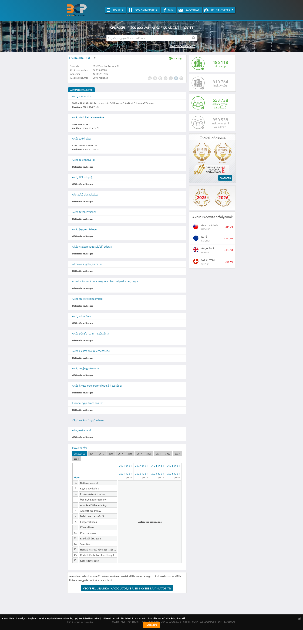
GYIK (170, 10)
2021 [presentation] (158, 453)
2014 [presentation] (92, 453)
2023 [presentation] (177, 453)
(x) (299, 618)
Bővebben (225, 178)
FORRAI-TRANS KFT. (81, 58)
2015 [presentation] (101, 453)
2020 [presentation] (148, 453)
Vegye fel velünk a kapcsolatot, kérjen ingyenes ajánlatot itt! (127, 588)
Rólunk (118, 10)
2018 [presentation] (129, 453)
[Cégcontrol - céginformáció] (77, 10)
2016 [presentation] (111, 453)
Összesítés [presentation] (79, 453)
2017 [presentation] (120, 453)
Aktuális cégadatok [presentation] (81, 89)
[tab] (81, 89)
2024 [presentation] (76, 458)
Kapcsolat (192, 10)
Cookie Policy (170, 618)
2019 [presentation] (139, 453)
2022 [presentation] (167, 453)
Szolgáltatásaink (146, 10)
